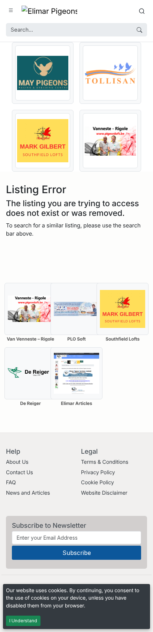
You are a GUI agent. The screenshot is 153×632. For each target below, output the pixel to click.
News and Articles (28, 493)
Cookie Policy (97, 482)
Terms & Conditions (104, 462)
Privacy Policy (98, 472)
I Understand (23, 620)
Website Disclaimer (104, 493)
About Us (17, 462)
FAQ (11, 482)
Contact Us (19, 472)
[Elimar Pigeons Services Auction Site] (49, 11)
